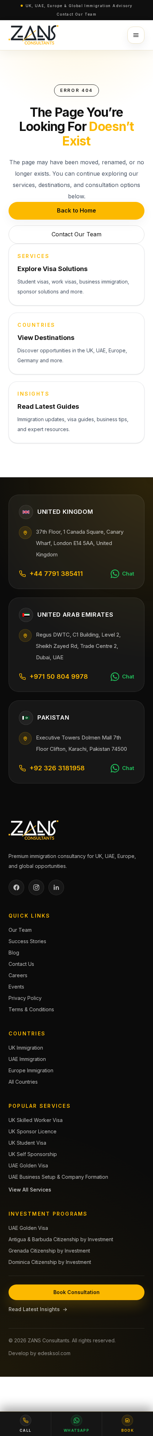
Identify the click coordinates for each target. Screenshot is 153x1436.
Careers (18, 975)
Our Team (20, 930)
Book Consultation (76, 1292)
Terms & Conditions (31, 1009)
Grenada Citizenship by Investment (49, 1251)
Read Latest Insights (38, 1309)
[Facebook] (16, 887)
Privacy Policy (25, 998)
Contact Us (21, 964)
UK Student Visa (27, 1143)
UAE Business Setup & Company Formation (58, 1177)
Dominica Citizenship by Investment (50, 1262)
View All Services (30, 1190)
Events (16, 987)
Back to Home (76, 210)
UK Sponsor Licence (33, 1131)
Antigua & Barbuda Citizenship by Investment (61, 1239)
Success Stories (27, 941)
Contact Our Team (76, 14)
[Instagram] (36, 887)
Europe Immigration (31, 1070)
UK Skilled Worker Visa (36, 1120)
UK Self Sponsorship (33, 1154)
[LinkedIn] (56, 887)
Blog (14, 953)
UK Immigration (26, 1048)
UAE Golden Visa (28, 1165)
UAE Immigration (27, 1059)
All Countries (23, 1082)
